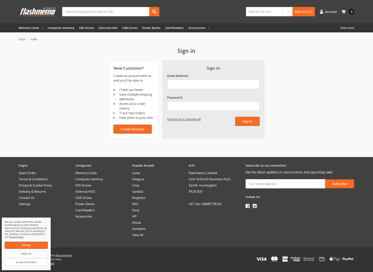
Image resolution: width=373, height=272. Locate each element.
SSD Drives (86, 28)
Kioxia (136, 222)
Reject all (26, 253)
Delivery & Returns (32, 191)
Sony (135, 210)
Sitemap (25, 204)
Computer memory (61, 28)
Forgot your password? (184, 119)
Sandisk (137, 191)
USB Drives (130, 28)
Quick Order (27, 173)
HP (134, 216)
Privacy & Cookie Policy (35, 185)
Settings (26, 245)
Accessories (197, 28)
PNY (135, 204)
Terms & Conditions (33, 179)
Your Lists (347, 28)
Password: (175, 97)
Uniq (135, 185)
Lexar (136, 173)
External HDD (108, 28)
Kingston (138, 198)
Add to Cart (304, 11)
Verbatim (139, 229)
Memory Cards (29, 28)
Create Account (133, 129)
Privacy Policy (16, 237)
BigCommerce (64, 255)
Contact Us (27, 198)
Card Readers (174, 28)
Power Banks (151, 28)
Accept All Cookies (26, 262)
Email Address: (178, 76)
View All (137, 235)
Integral (138, 179)
